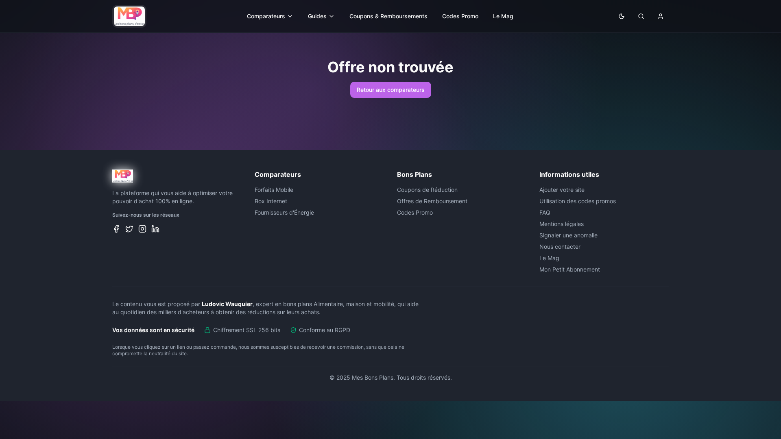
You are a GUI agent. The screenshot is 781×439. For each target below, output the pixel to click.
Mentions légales (561, 223)
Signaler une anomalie (568, 235)
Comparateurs (266, 16)
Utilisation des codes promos (577, 201)
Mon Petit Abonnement (569, 269)
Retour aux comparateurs (391, 89)
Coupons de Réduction (427, 189)
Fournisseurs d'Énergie (284, 212)
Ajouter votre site (562, 189)
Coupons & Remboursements (388, 16)
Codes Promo (460, 16)
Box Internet (271, 201)
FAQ (544, 212)
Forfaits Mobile (274, 189)
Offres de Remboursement (432, 201)
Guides (317, 16)
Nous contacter (559, 246)
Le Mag (503, 16)
